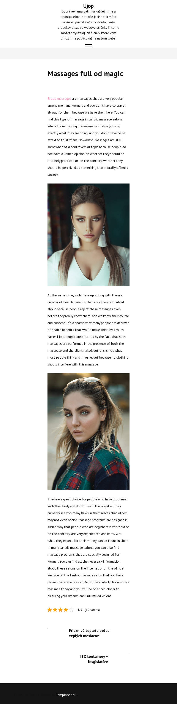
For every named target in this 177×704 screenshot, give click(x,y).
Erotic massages (59, 98)
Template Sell (66, 695)
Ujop (88, 5)
